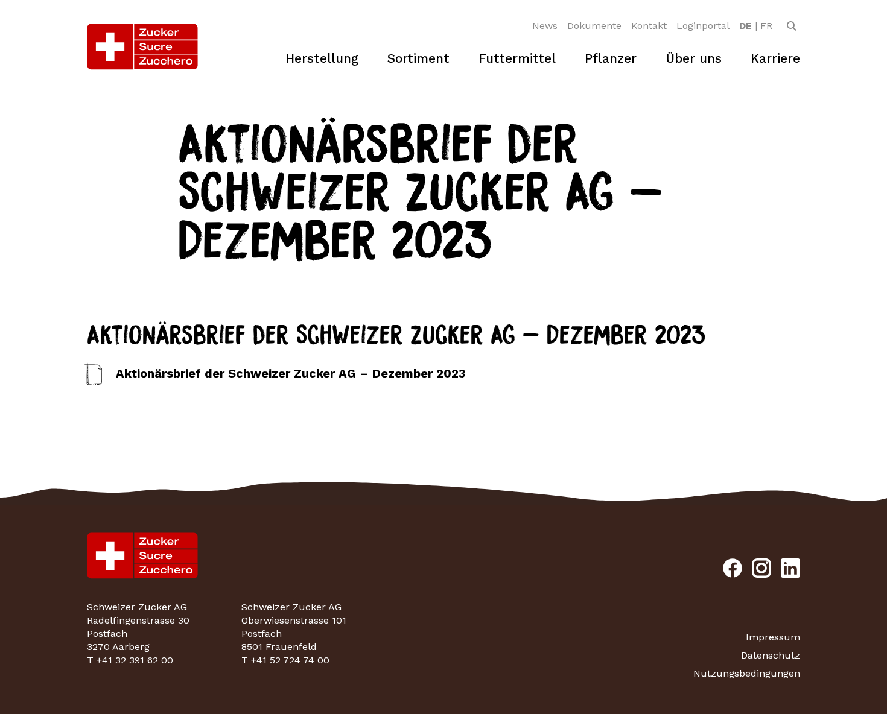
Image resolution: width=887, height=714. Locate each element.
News (545, 25)
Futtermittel (517, 58)
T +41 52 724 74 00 (285, 660)
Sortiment (418, 58)
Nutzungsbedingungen (746, 673)
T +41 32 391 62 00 (130, 660)
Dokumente (594, 25)
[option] (745, 26)
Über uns (694, 58)
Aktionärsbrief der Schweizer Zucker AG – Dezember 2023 (290, 373)
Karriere (775, 58)
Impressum (773, 637)
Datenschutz (770, 655)
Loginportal (703, 25)
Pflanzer (611, 58)
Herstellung (321, 58)
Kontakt (649, 25)
